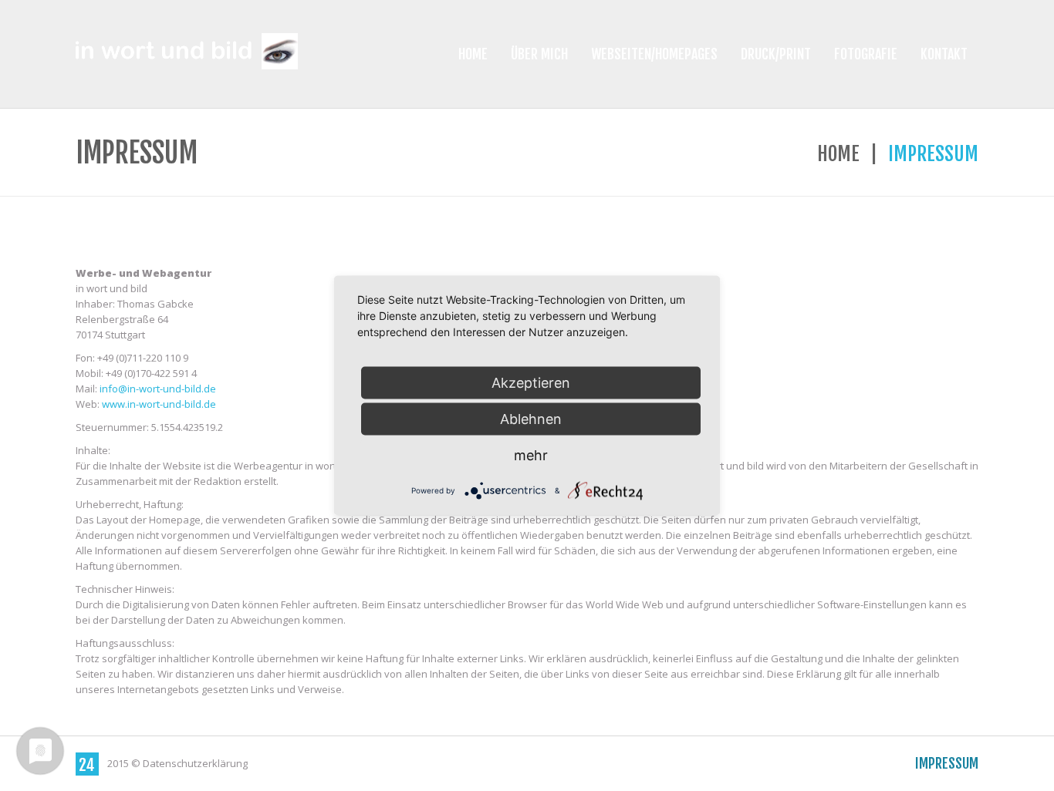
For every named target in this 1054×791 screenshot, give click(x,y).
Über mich (539, 53)
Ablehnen (531, 419)
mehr (531, 455)
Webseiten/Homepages (654, 53)
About (812, 763)
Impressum (946, 763)
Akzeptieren (531, 383)
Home (473, 53)
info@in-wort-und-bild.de (158, 389)
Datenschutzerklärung (195, 763)
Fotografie (865, 53)
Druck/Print (776, 53)
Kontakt (944, 53)
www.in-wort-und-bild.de (158, 404)
